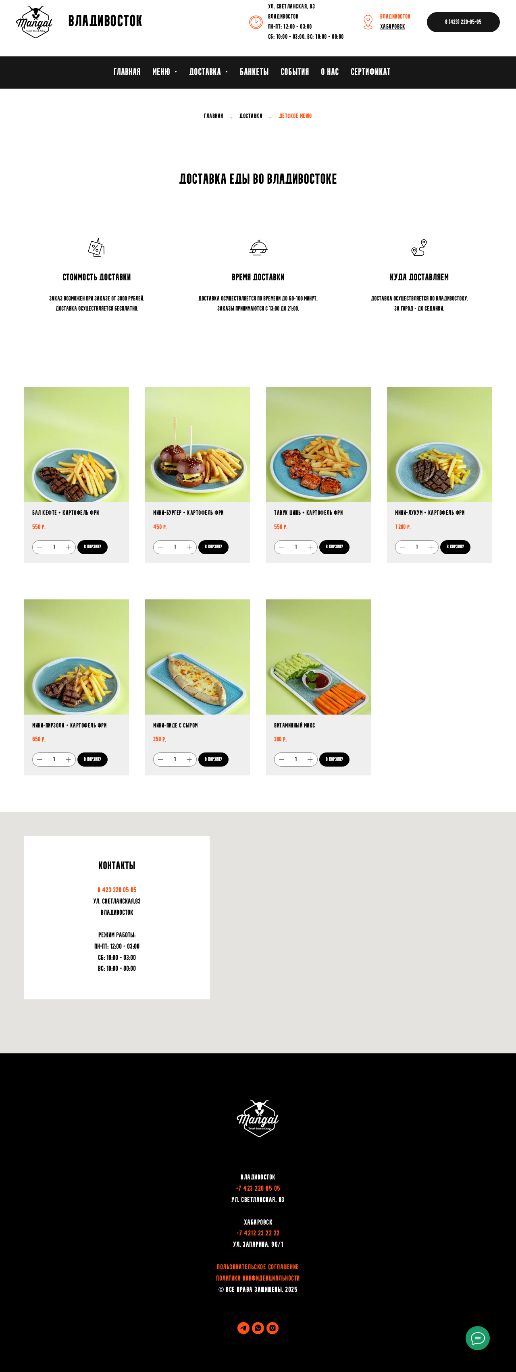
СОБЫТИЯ (295, 72)
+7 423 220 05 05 (258, 1189)
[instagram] (272, 1328)
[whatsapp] (258, 1328)
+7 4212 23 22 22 (258, 1233)
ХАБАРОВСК (393, 27)
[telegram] (243, 1328)
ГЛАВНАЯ (126, 72)
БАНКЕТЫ (254, 72)
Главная (213, 116)
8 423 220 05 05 (117, 890)
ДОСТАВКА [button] (206, 72)
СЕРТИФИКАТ (371, 72)
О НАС (330, 72)
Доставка (250, 116)
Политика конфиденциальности (258, 1279)
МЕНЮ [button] (162, 72)
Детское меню (295, 116)
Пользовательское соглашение (258, 1267)
